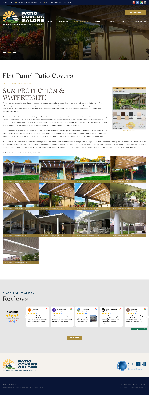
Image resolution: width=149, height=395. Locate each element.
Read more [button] (32, 324)
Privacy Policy (125, 384)
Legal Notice (135, 384)
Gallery (99, 21)
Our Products (81, 21)
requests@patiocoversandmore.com (29, 2)
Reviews (124, 21)
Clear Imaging (135, 387)
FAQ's (111, 21)
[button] (147, 316)
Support (143, 387)
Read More (74, 337)
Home (49, 21)
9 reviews (15, 318)
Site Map (143, 384)
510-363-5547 (136, 13)
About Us (63, 21)
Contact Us (140, 21)
